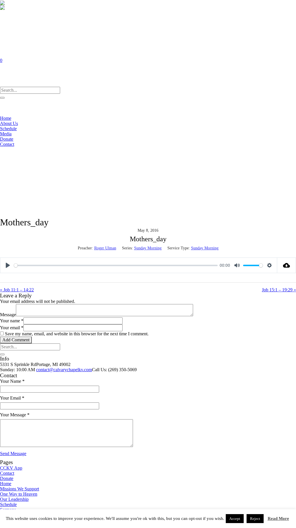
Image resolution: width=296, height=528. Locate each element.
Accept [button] (234, 518)
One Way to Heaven (18, 494)
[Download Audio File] (286, 265)
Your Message (14, 414)
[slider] (116, 265)
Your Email (12, 397)
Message (8, 314)
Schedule (8, 504)
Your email (11, 327)
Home (5, 483)
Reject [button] (255, 518)
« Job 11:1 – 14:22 (17, 289)
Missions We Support (19, 488)
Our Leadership (14, 499)
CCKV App (11, 468)
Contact (7, 473)
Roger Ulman (105, 248)
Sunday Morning (148, 248)
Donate (6, 478)
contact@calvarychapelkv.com (64, 369)
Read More (278, 518)
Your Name (12, 381)
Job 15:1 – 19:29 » (279, 289)
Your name (11, 320)
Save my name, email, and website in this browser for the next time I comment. (77, 333)
